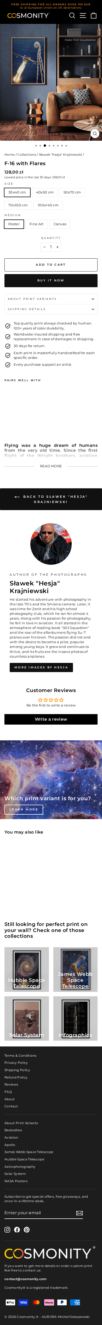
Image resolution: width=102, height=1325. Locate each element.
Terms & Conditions (20, 1055)
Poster (14, 224)
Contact (11, 1106)
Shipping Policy (17, 1070)
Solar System (15, 1174)
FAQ (8, 1092)
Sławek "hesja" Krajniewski (60, 154)
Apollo (9, 1145)
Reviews (11, 1084)
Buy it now (51, 280)
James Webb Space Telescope (28, 1152)
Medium (12, 215)
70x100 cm (18, 205)
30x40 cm (17, 192)
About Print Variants (21, 1123)
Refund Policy (15, 1077)
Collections (27, 154)
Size (9, 183)
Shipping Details (27, 309)
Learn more (23, 809)
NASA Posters (15, 1181)
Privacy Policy (16, 1063)
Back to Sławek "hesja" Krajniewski (55, 499)
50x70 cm (72, 192)
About (9, 1099)
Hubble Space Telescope (24, 1159)
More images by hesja (41, 667)
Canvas (60, 224)
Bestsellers (13, 1130)
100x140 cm (48, 205)
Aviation (11, 1137)
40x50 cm (45, 192)
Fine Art (37, 224)
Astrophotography (19, 1167)
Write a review (51, 719)
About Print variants (32, 299)
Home (9, 154)
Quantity (51, 238)
